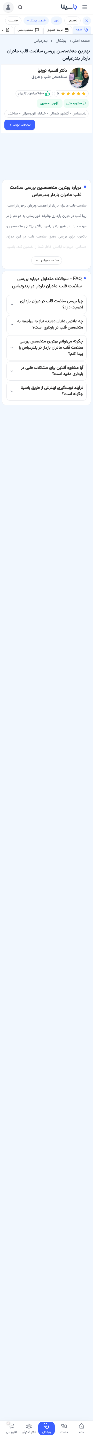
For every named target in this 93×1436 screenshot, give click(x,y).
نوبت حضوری (55, 30)
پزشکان (61, 41)
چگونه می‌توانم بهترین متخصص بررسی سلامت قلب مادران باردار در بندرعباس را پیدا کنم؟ (51, 347)
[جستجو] (20, 7)
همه (79, 29)
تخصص (72, 20)
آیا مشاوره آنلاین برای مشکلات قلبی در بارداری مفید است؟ (52, 371)
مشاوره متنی (25, 30)
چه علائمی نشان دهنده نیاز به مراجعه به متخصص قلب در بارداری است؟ (50, 324)
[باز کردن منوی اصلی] (85, 7)
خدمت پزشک (38, 20)
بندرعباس (41, 41)
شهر (56, 20)
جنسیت (13, 20)
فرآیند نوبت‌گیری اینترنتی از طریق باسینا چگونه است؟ (52, 391)
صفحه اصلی (81, 41)
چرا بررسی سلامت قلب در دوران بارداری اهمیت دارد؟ (51, 304)
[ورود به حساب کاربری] (8, 7)
